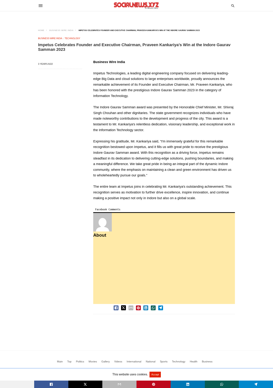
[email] (119, 384)
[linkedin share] (145, 307)
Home (41, 30)
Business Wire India (61, 30)
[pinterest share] (138, 307)
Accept (155, 374)
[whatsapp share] (153, 307)
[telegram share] (160, 307)
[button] (102, 222)
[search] (233, 6)
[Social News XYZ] (136, 5)
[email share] (131, 307)
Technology (72, 38)
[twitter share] (123, 307)
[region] (136, 17)
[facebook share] (116, 307)
